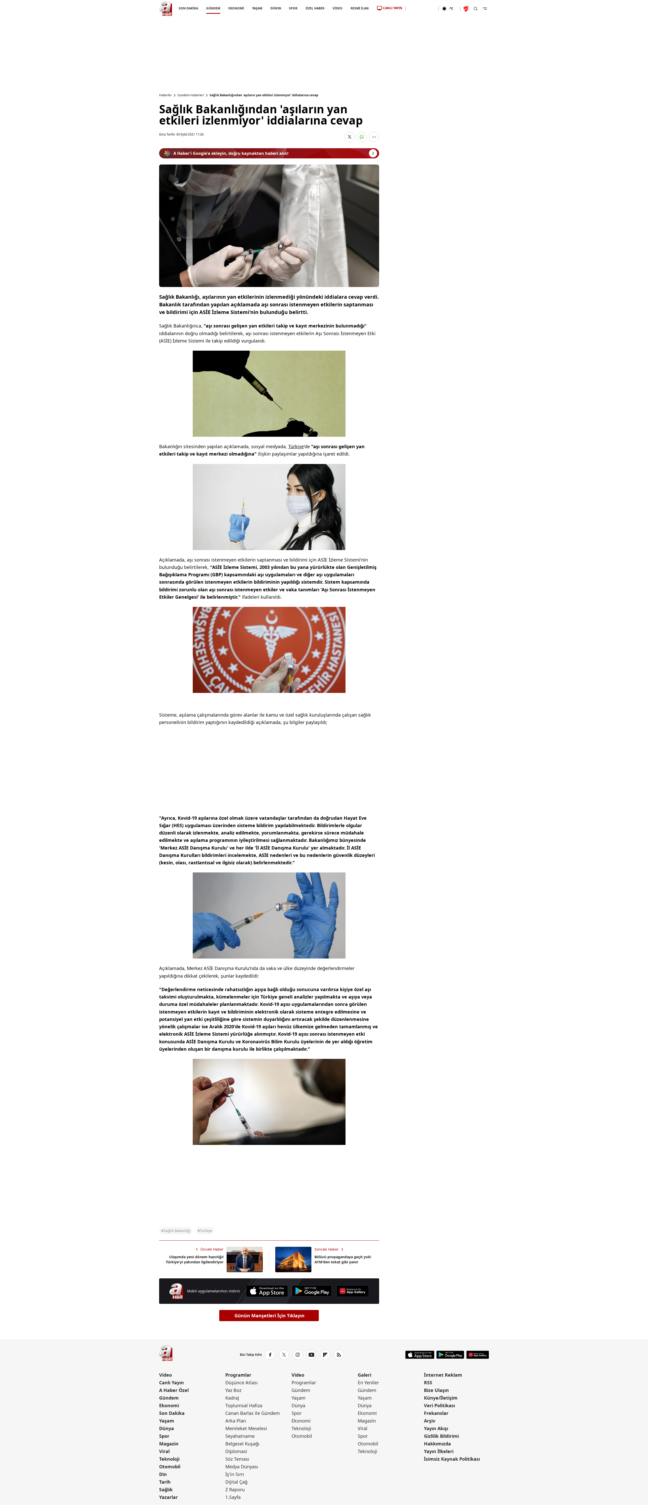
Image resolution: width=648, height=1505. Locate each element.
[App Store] (267, 1291)
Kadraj (232, 1398)
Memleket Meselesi (246, 1428)
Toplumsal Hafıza (243, 1405)
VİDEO (337, 8)
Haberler (165, 95)
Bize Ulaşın (436, 1390)
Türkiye (296, 446)
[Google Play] (312, 1291)
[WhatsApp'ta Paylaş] (362, 137)
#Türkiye (205, 1230)
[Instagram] (298, 1355)
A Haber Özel (174, 1390)
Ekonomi (169, 1405)
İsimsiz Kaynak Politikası (452, 1459)
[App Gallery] (352, 1291)
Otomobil (169, 1466)
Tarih (165, 1482)
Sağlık (166, 1489)
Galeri (364, 1375)
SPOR (293, 8)
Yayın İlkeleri (438, 1451)
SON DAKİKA (188, 8)
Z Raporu (235, 1489)
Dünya (166, 1428)
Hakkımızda (437, 1444)
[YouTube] (311, 1355)
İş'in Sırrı (234, 1474)
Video (165, 1375)
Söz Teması (237, 1459)
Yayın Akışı (436, 1428)
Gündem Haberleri (190, 95)
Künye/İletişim (441, 1398)
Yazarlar (168, 1497)
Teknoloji (169, 1459)
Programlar (238, 1375)
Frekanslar (436, 1413)
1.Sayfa (233, 1497)
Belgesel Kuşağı (242, 1444)
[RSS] (339, 1355)
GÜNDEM (213, 8)
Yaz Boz (233, 1390)
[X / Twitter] (284, 1355)
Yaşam (166, 1421)
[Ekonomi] (422, 8)
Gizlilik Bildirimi (441, 1436)
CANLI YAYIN (392, 8)
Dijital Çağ (236, 1482)
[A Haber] (165, 8)
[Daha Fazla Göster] (374, 137)
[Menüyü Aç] (485, 9)
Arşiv (429, 1421)
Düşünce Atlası (241, 1382)
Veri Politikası (439, 1405)
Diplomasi (236, 1451)
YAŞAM (257, 8)
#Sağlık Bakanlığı (175, 1230)
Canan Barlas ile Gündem (252, 1413)
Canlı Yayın (171, 1382)
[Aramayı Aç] (476, 9)
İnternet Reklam (443, 1375)
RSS (428, 1382)
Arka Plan (235, 1421)
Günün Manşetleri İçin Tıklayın (270, 1315)
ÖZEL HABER (315, 8)
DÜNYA (275, 8)
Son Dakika (172, 1413)
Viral (164, 1451)
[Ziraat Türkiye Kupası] (466, 8)
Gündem (169, 1398)
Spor (164, 1436)
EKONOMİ (236, 8)
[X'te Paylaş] (349, 137)
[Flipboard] (325, 1355)
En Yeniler (368, 1382)
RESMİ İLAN (360, 8)
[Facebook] (270, 1355)
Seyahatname (240, 1436)
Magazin (168, 1444)
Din (163, 1474)
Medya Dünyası (241, 1466)
